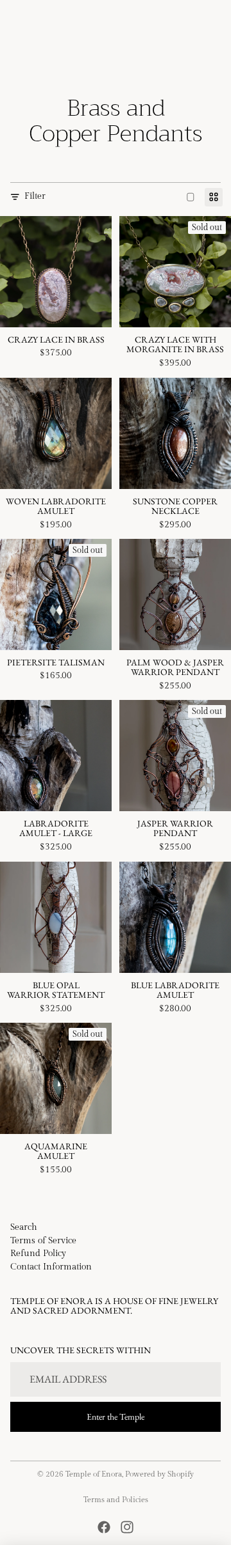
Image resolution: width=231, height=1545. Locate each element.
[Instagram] (127, 1527)
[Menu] (15, 21)
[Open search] (42, 21)
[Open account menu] (187, 21)
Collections (95, 57)
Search (23, 1227)
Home (22, 57)
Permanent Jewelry (166, 57)
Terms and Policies (115, 1499)
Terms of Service (43, 1241)
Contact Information (51, 1267)
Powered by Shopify (159, 1474)
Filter (35, 196)
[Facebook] (104, 1527)
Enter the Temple (115, 1416)
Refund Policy (38, 1253)
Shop (54, 57)
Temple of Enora (93, 1474)
